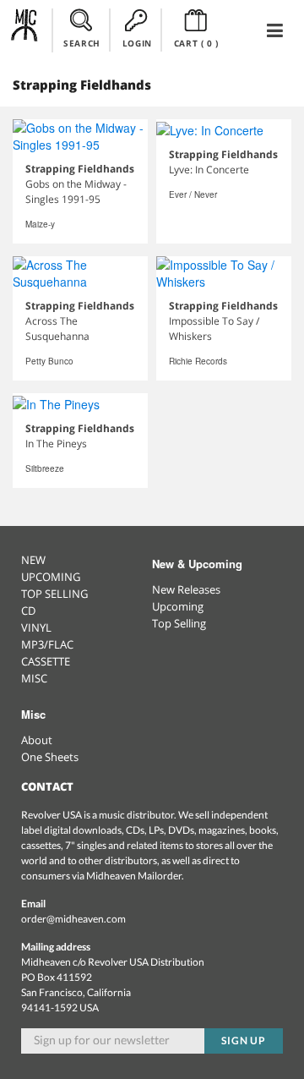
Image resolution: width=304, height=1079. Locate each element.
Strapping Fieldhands (79, 169)
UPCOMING (50, 576)
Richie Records (198, 361)
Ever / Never (193, 194)
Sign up (244, 1040)
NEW (33, 559)
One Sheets (50, 756)
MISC (34, 678)
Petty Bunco (49, 361)
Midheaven (24, 29)
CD (28, 610)
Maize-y (40, 224)
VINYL (36, 627)
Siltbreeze (44, 468)
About (36, 740)
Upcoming (178, 606)
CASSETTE (45, 661)
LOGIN (137, 43)
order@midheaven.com (73, 918)
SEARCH (81, 43)
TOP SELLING (54, 593)
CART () (196, 43)
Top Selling (179, 623)
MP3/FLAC (47, 644)
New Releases (186, 589)
